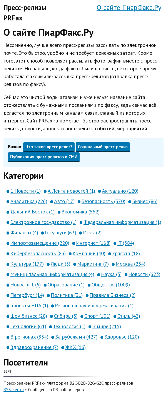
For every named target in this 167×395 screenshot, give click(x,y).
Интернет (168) (93, 243)
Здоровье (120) (121, 336)
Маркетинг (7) (93, 263)
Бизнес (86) (144, 201)
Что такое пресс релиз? (48, 147)
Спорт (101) (97, 315)
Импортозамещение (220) (39, 243)
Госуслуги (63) (60, 232)
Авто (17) (64, 201)
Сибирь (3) (65, 315)
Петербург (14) (27, 295)
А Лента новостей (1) (71, 190)
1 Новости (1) (25, 190)
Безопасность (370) (103, 201)
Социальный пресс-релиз (103, 147)
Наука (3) (111, 274)
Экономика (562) (81, 211)
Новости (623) (144, 274)
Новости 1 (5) (25, 284)
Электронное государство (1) (43, 222)
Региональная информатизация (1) (94, 305)
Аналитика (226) (28, 201)
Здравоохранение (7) (34, 347)
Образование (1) (66, 284)
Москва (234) (130, 263)
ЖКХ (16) (75, 347)
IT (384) (125, 243)
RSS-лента (13, 389)
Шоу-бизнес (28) (28, 315)
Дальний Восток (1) (32, 211)
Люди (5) (60, 263)
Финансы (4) (24, 232)
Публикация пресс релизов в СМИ (43, 157)
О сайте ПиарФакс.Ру (129, 7)
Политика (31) (67, 295)
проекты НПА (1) (29, 305)
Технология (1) (69, 326)
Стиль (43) (128, 315)
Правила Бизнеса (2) (112, 295)
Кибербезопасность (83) (38, 253)
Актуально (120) (120, 190)
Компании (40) (89, 253)
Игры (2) (92, 232)
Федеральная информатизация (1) (122, 222)
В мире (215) (106, 326)
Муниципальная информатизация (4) (52, 274)
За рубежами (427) (76, 336)
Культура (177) (27, 263)
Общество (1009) (111, 284)
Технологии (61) (28, 326)
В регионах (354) (29, 336)
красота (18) (126, 253)
